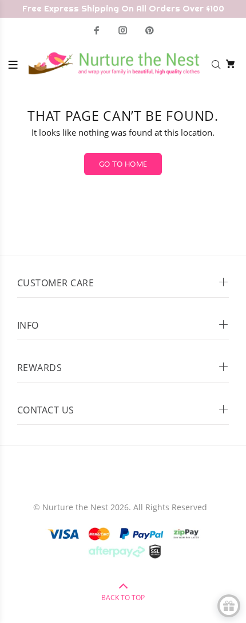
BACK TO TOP (123, 597)
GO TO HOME (123, 164)
